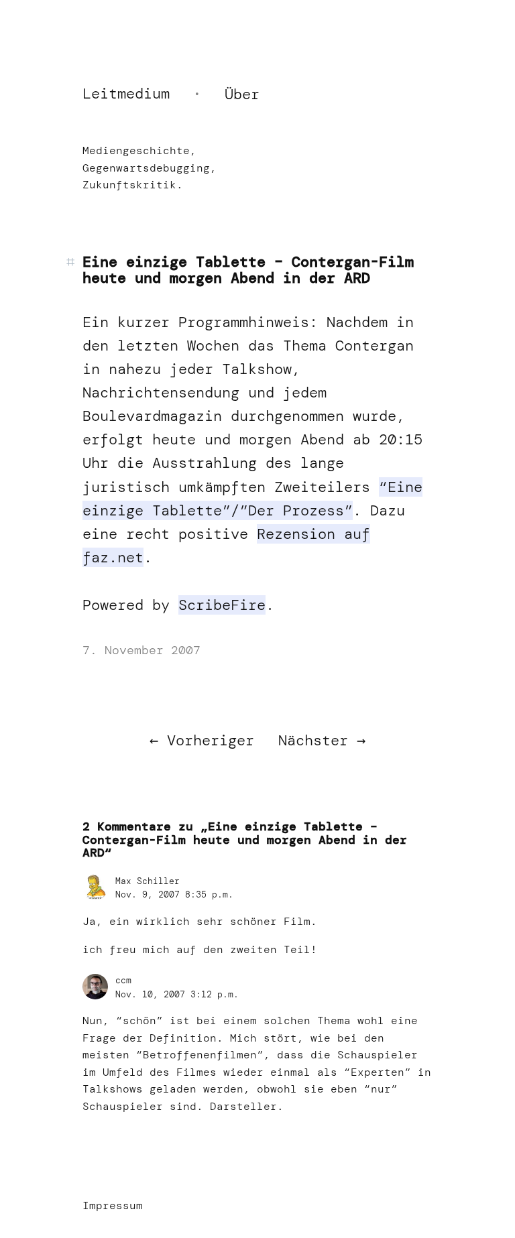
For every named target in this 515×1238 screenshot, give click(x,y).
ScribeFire (222, 605)
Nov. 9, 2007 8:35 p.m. (174, 894)
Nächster (313, 740)
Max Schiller (147, 881)
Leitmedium (126, 93)
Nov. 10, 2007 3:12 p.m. (177, 994)
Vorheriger (210, 740)
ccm (123, 980)
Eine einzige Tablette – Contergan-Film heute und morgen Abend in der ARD (248, 270)
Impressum (112, 1205)
